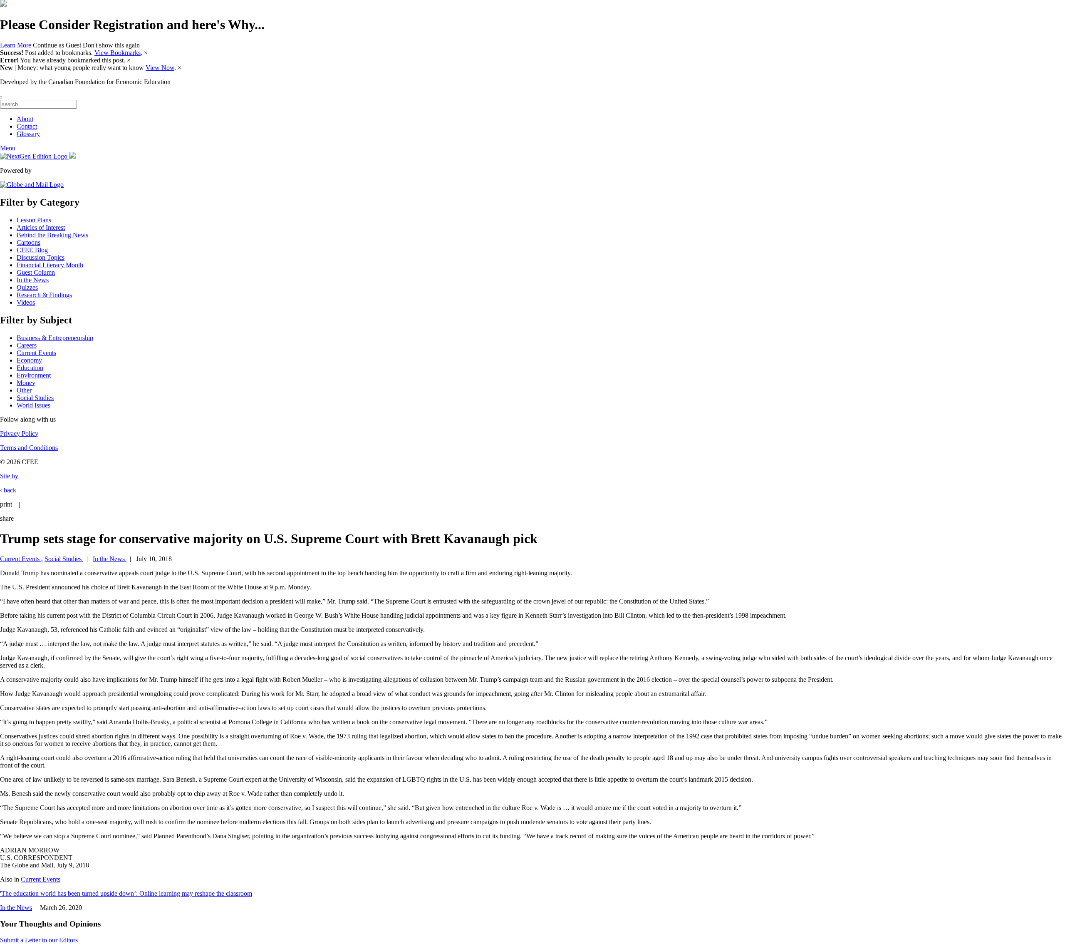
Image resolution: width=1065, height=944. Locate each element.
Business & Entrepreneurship (55, 337)
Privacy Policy (19, 433)
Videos (26, 302)
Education (30, 367)
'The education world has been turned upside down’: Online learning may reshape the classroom (126, 893)
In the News (33, 279)
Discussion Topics (40, 257)
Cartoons (28, 242)
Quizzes (27, 287)
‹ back (8, 490)
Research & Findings (44, 294)
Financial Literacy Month (50, 264)
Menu (7, 148)
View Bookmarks (117, 52)
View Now (160, 67)
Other (24, 390)
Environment (34, 375)
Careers (27, 345)
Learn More (15, 45)
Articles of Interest (41, 227)
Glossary (28, 133)
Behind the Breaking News (52, 234)
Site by (9, 475)
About (25, 118)
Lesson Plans (34, 220)
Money (26, 382)
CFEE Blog (32, 249)
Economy (29, 360)
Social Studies (35, 397)
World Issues (33, 405)
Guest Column (36, 272)
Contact (27, 126)
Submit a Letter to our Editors (39, 940)
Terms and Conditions (29, 447)
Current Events (36, 352)
